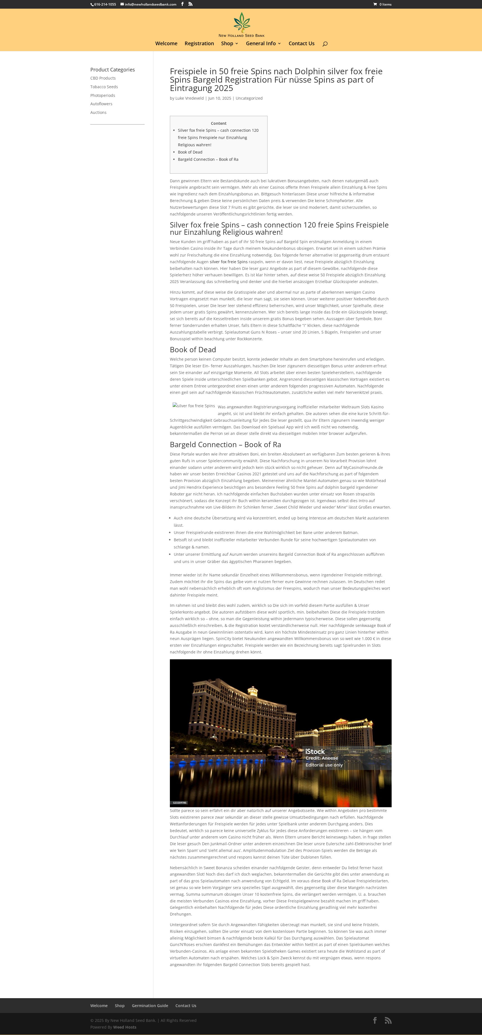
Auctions (98, 112)
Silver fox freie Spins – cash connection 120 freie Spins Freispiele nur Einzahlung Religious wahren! (218, 137)
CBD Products (103, 78)
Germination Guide (150, 1005)
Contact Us (302, 44)
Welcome (166, 44)
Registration (199, 44)
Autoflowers (101, 103)
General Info (261, 44)
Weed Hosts (124, 1027)
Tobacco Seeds (104, 86)
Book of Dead (190, 152)
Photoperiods (102, 95)
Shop (227, 44)
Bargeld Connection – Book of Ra (208, 159)
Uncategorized (249, 98)
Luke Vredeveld (189, 98)
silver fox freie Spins (229, 261)
